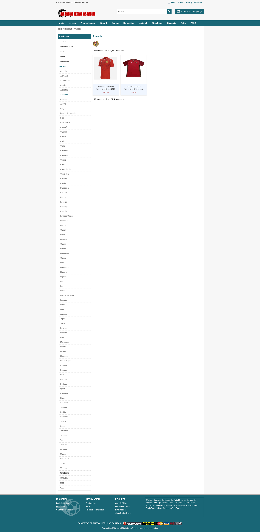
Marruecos (64, 342)
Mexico (62, 347)
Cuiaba (62, 183)
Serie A (62, 56)
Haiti (61, 263)
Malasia (63, 333)
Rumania (63, 393)
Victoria (63, 463)
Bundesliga (64, 61)
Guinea (62, 258)
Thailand (63, 435)
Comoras (63, 155)
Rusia (62, 398)
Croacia (63, 179)
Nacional (68, 29)
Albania (63, 71)
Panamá (63, 365)
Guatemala (64, 253)
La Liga (62, 42)
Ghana (62, 244)
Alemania (63, 76)
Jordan (62, 323)
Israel (62, 305)
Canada (63, 132)
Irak (61, 281)
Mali (61, 337)
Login (173, 2)
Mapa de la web (122, 506)
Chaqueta (63, 478)
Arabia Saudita (66, 80)
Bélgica (63, 109)
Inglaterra (63, 277)
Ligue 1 (62, 51)
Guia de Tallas (121, 503)
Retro (61, 483)
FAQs (88, 506)
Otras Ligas (64, 473)
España (63, 211)
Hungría (63, 272)
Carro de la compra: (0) (191, 12)
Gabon (62, 230)
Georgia (63, 239)
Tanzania (63, 431)
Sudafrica (63, 417)
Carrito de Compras (64, 510)
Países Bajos (65, 361)
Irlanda (62, 291)
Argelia (62, 85)
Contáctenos (91, 503)
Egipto (62, 197)
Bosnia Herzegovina (68, 113)
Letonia (63, 328)
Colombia (63, 151)
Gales (62, 235)
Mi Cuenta (198, 2)
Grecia (62, 249)
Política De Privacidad (95, 510)
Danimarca (64, 188)
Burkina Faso (65, 123)
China (62, 146)
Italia (61, 309)
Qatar (62, 389)
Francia (63, 225)
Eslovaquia (64, 207)
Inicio (61, 23)
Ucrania (63, 449)
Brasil (62, 118)
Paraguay (63, 370)
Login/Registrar (62, 503)
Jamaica (63, 314)
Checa (62, 137)
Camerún (63, 127)
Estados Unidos (66, 216)
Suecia (62, 421)
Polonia (63, 379)
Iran (61, 286)
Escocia (63, 202)
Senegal (63, 407)
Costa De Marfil (66, 169)
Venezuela (64, 459)
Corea (62, 165)
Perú (61, 375)
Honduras (63, 267)
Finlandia (63, 221)
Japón (62, 319)
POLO (61, 488)
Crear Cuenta (184, 2)
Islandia (63, 300)
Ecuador (63, 193)
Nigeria (62, 351)
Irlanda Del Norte (66, 295)
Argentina (63, 90)
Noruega (63, 356)
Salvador (63, 403)
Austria (62, 104)
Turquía (63, 445)
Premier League (66, 46)
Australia (63, 99)
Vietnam (63, 468)
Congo (62, 160)
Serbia (62, 412)
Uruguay (63, 454)
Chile (62, 141)
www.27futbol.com (124, 528)
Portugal (63, 384)
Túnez (62, 440)
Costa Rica (64, 174)
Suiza (62, 426)
